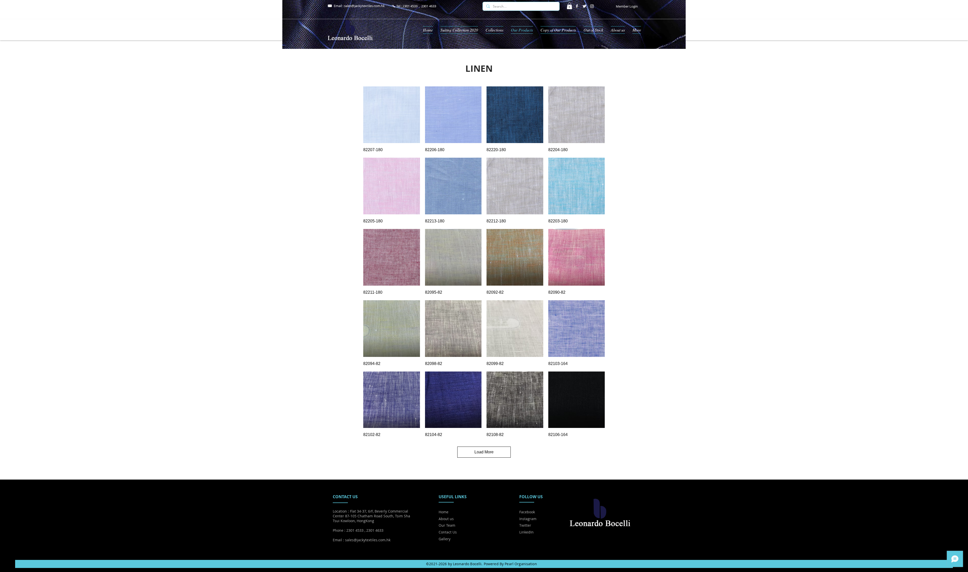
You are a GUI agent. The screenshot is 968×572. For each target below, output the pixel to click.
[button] (569, 6)
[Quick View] (391, 114)
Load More (484, 452)
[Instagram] (592, 6)
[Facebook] (576, 6)
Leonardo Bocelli (467, 563)
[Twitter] (584, 6)
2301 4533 (410, 6)
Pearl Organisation (521, 563)
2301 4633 (428, 6)
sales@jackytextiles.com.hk (364, 6)
